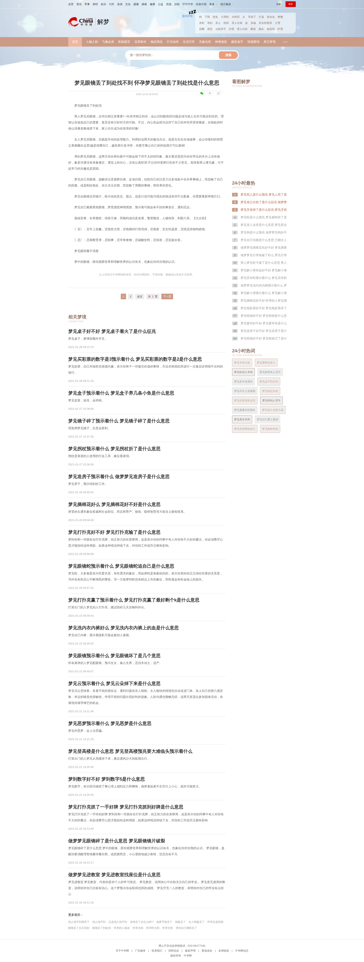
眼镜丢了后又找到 (78, 927)
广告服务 (140, 950)
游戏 (119, 4)
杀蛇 (201, 22)
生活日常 (189, 41)
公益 (160, 4)
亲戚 (253, 22)
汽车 (111, 4)
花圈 (201, 28)
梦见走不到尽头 (269, 381)
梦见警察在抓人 (266, 362)
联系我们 (157, 950)
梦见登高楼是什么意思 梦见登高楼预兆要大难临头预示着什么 (130, 751)
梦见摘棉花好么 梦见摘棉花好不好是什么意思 (114, 504)
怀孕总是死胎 (215, 921)
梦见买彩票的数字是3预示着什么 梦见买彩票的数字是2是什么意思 (135, 359)
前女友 (271, 16)
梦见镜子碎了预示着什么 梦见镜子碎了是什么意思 (119, 420)
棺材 (226, 22)
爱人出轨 (242, 28)
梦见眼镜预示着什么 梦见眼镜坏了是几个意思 (114, 655)
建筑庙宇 (237, 41)
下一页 (167, 296)
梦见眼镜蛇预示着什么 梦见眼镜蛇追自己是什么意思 (121, 566)
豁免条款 (207, 950)
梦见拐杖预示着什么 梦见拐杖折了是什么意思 (114, 448)
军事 (87, 4)
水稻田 (236, 16)
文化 (128, 4)
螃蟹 (280, 16)
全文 (139, 296)
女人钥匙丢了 (197, 921)
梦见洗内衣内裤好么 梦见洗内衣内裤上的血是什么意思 (123, 627)
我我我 (271, 28)
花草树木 (140, 41)
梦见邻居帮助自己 (244, 428)
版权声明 (190, 950)
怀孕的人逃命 (122, 927)
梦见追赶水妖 (270, 390)
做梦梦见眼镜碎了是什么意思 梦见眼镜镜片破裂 (116, 840)
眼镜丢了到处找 (101, 927)
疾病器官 (124, 41)
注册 (278, 4)
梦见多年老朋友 (243, 381)
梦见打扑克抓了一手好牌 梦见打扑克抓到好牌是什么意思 (125, 806)
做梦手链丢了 (164, 921)
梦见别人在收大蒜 (272, 409)
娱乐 (103, 4)
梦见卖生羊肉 (242, 419)
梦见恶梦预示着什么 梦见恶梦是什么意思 (109, 723)
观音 (210, 28)
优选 (168, 4)
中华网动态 (241, 950)
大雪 (277, 22)
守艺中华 (187, 4)
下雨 (207, 16)
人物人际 (92, 41)
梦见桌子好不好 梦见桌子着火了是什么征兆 (112, 331)
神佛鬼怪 (221, 41)
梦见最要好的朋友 (244, 409)
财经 (95, 4)
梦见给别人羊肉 (243, 372)
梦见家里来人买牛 (270, 372)
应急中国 (201, 4)
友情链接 (223, 950)
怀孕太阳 (138, 927)
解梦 (103, 21)
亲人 (218, 22)
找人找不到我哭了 (78, 921)
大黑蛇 (225, 16)
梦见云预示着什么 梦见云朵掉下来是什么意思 (114, 683)
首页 (71, 4)
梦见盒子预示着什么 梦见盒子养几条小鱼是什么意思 (121, 393)
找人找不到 (99, 921)
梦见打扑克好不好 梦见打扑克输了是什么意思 (114, 532)
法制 (177, 4)
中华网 (188, 955)
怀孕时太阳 (152, 927)
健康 (152, 4)
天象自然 (205, 41)
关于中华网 (122, 950)
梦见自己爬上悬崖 (267, 419)
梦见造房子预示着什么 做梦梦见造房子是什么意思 (119, 476)
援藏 (136, 4)
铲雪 (280, 28)
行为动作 (173, 41)
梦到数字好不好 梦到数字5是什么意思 (106, 779)
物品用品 (157, 41)
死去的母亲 (265, 22)
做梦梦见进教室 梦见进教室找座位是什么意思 (114, 874)
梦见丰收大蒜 (242, 362)
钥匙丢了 (180, 921)
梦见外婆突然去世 (244, 400)
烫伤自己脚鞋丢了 (186, 927)
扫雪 (231, 28)
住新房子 (220, 28)
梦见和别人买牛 (271, 400)
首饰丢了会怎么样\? (142, 921)
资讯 (79, 4)
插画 (144, 4)
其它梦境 (270, 41)
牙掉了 (252, 16)
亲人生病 (237, 22)
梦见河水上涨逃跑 (244, 390)
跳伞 (261, 28)
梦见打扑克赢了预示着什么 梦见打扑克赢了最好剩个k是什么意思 (133, 599)
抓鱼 (215, 16)
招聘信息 (173, 950)
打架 (261, 16)
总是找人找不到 (117, 921)
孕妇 (210, 22)
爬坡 (253, 28)
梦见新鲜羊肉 (270, 428)
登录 (290, 4)
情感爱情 (253, 41)
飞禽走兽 (108, 41)
